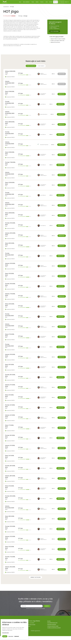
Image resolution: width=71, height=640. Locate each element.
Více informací (5, 632)
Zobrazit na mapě (31, 624)
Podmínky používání (51, 624)
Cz (65, 1)
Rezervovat (61, 94)
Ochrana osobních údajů (52, 626)
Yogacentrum (6, 6)
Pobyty (33, 1)
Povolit (5, 636)
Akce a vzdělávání (26, 1)
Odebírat (47, 606)
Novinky (49, 621)
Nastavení (16, 636)
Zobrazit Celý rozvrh (35, 577)
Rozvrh (28, 626)
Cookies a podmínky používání (54, 627)
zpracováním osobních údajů (40, 608)
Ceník (47, 1)
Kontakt (50, 1)
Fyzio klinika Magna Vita (52, 622)
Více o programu (54, 31)
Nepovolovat (10, 636)
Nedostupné (61, 73)
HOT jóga (25, 15)
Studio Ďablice (41, 65)
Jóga (20, 1)
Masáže (37, 1)
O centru (41, 1)
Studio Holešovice (31, 65)
